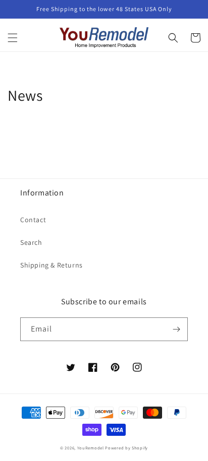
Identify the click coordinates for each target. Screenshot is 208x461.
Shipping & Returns (51, 265)
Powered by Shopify (126, 447)
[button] (13, 38)
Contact (33, 219)
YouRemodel (90, 447)
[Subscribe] (176, 329)
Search (31, 242)
